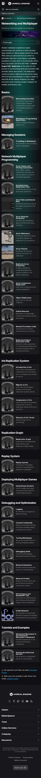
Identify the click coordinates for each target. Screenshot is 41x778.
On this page (7, 42)
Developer (8, 18)
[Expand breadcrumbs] (14, 18)
